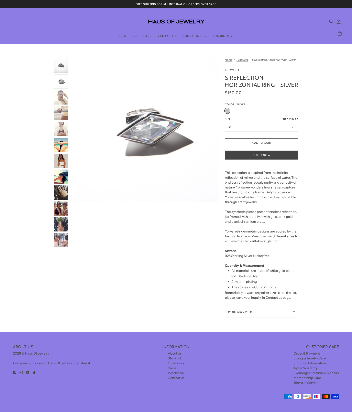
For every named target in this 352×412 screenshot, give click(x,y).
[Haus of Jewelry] (176, 26)
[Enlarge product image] (146, 130)
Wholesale (176, 373)
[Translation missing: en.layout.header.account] (338, 21)
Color (230, 104)
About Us (175, 353)
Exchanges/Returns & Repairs (316, 373)
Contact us (274, 297)
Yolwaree (232, 70)
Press (172, 368)
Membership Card (307, 378)
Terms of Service (306, 383)
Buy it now (262, 155)
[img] (331, 21)
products (242, 59)
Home (228, 59)
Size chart (290, 119)
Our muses (176, 363)
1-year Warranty (305, 368)
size (228, 119)
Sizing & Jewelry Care (310, 358)
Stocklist (174, 358)
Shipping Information (310, 363)
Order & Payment (307, 353)
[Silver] (227, 110)
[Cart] (340, 33)
